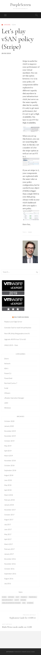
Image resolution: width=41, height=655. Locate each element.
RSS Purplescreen (21, 317)
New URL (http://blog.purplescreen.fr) (17, 333)
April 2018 (7, 490)
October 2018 (9, 465)
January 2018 (9, 505)
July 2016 (7, 583)
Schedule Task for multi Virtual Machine (17, 328)
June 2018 (8, 480)
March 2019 (8, 456)
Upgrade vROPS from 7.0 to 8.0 (15, 339)
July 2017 (7, 524)
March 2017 (8, 544)
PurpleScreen (20, 4)
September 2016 (10, 574)
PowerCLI (7, 373)
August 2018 (8, 475)
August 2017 (8, 520)
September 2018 (10, 470)
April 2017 (7, 539)
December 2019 (10, 431)
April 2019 (7, 451)
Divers (6, 359)
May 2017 (7, 534)
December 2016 (10, 559)
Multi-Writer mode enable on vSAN (17, 627)
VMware (7, 25)
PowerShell (8, 378)
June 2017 (8, 529)
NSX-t (6, 368)
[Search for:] (20, 272)
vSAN (14, 25)
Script (6, 388)
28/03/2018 (6, 53)
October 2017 (9, 515)
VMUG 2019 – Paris (11, 345)
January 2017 (9, 554)
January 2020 (9, 426)
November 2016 (10, 564)
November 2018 (10, 460)
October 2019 (9, 441)
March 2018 (8, 495)
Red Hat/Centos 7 (10, 383)
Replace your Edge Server (13, 322)
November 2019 (10, 436)
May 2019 (7, 446)
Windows (7, 408)
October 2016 (9, 569)
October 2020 (9, 421)
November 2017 (10, 510)
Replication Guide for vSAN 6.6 (23, 618)
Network (7, 363)
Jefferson (10, 651)
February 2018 (9, 500)
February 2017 (9, 549)
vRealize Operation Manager (14, 398)
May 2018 (7, 485)
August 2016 (8, 579)
